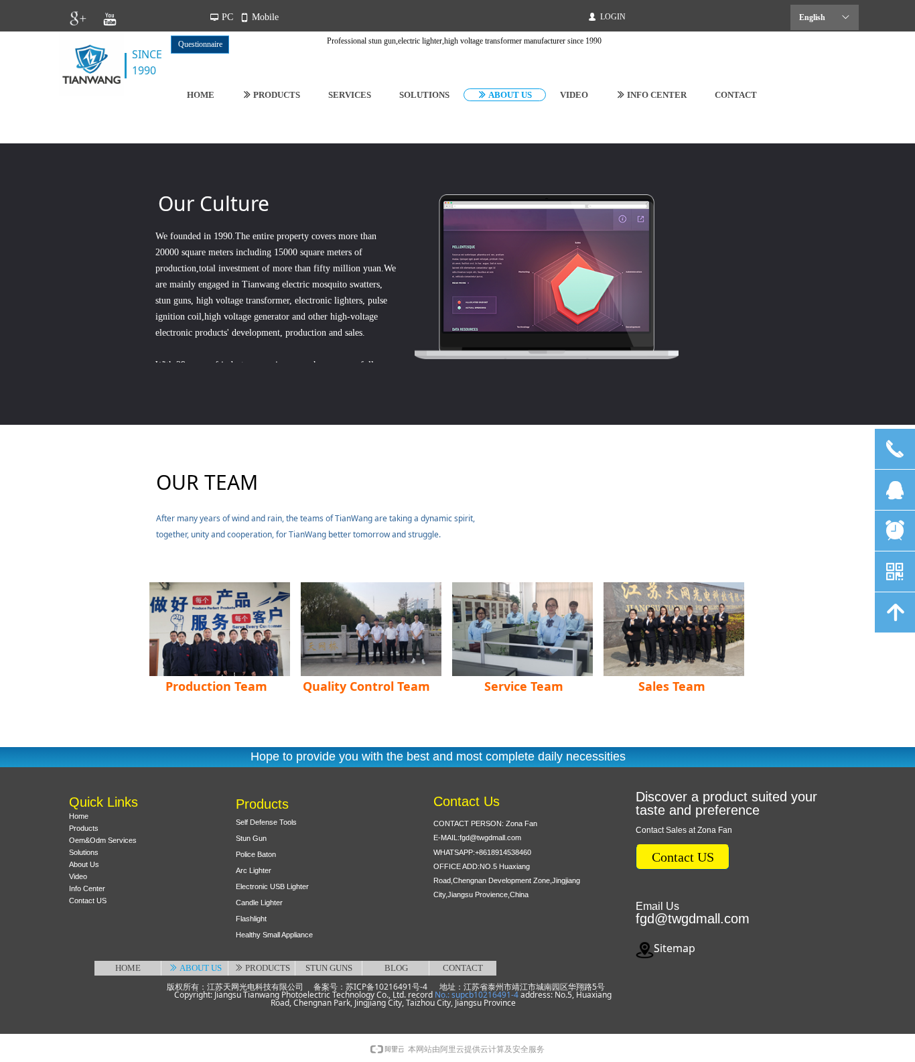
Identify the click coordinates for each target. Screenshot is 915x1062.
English (812, 17)
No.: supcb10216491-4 (476, 994)
